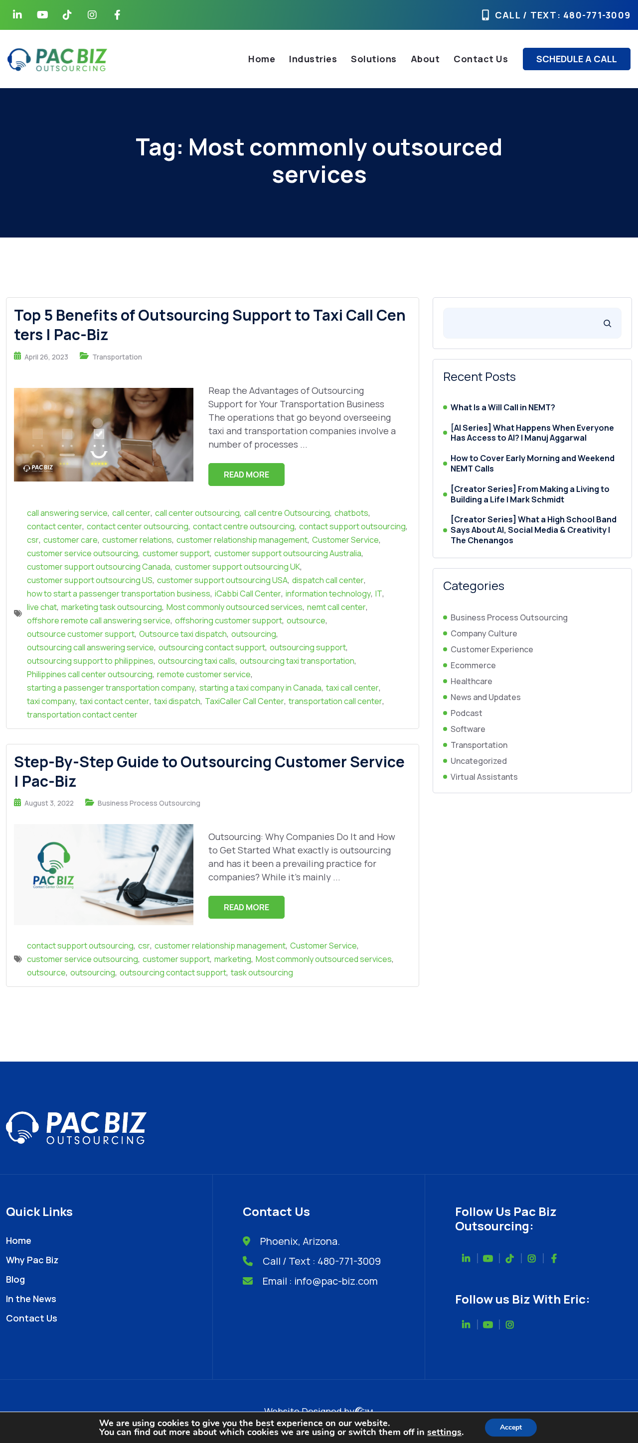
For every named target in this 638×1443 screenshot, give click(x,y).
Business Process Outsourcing (149, 803)
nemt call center (336, 606)
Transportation (117, 356)
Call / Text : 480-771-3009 (322, 1261)
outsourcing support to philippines (90, 660)
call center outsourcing (197, 512)
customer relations (137, 539)
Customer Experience (492, 649)
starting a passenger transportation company (111, 687)
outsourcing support (308, 647)
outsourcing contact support (212, 647)
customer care (70, 539)
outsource (306, 620)
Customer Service (345, 539)
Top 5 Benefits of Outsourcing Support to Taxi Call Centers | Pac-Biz (210, 324)
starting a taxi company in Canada (260, 687)
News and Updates (486, 697)
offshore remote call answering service (98, 620)
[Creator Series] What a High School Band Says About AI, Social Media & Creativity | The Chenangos (534, 529)
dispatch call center (328, 580)
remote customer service (204, 674)
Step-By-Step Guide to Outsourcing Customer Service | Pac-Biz (209, 771)
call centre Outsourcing (287, 512)
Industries (313, 59)
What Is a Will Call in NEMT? (503, 407)
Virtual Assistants (484, 776)
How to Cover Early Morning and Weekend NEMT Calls (533, 463)
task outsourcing (262, 972)
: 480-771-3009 (594, 15)
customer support (176, 553)
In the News (31, 1299)
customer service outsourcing (82, 553)
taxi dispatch (177, 701)
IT (378, 593)
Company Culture (484, 633)
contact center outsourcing (137, 526)
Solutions (374, 59)
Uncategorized (479, 760)
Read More (246, 474)
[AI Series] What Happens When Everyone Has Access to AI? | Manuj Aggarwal (532, 433)
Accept (511, 1427)
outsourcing (253, 633)
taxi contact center (115, 701)
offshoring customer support (228, 620)
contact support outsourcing (352, 526)
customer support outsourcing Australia (287, 553)
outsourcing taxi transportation (297, 660)
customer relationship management (242, 539)
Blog (15, 1279)
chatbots (351, 512)
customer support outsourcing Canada (98, 566)
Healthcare (471, 681)
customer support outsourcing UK (237, 566)
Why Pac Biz (32, 1260)
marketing (232, 959)
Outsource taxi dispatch (183, 633)
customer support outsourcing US (90, 580)
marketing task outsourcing (111, 606)
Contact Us (481, 59)
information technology (328, 593)
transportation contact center (82, 714)
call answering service (67, 512)
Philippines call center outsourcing (90, 674)
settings (444, 1432)
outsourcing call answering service (90, 647)
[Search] (607, 323)
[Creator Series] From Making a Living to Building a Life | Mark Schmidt (530, 494)
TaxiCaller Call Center (244, 701)
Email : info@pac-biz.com (320, 1281)
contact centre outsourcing (244, 526)
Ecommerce (473, 665)
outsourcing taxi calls (196, 660)
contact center (54, 526)
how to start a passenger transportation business (118, 593)
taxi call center (352, 687)
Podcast (466, 713)
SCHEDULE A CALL (576, 59)
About (425, 59)
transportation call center (335, 701)
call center (131, 512)
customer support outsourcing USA (222, 580)
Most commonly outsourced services (234, 606)
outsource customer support (81, 633)
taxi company (51, 701)
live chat (42, 606)
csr (33, 539)
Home (261, 59)
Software (468, 728)
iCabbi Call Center (248, 593)
